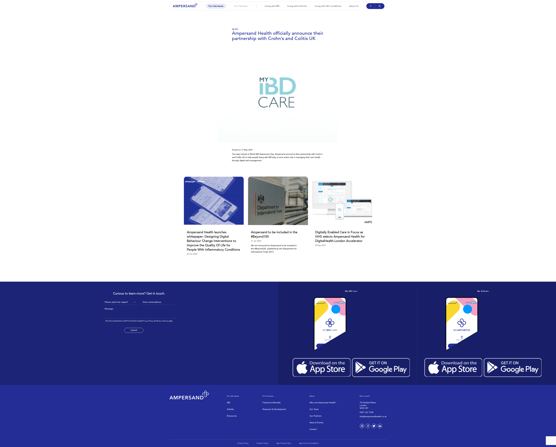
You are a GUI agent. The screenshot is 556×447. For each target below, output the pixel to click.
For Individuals (216, 6)
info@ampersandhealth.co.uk (373, 416)
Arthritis (230, 409)
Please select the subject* (116, 302)
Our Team (314, 409)
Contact (313, 429)
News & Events (316, 422)
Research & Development (274, 409)
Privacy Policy (148, 321)
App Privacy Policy (283, 443)
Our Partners (315, 416)
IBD (228, 402)
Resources (232, 416)
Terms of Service (162, 321)
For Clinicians (241, 6)
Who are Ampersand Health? (323, 402)
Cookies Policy (262, 443)
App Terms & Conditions (309, 443)
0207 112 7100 (366, 412)
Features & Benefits (272, 402)
